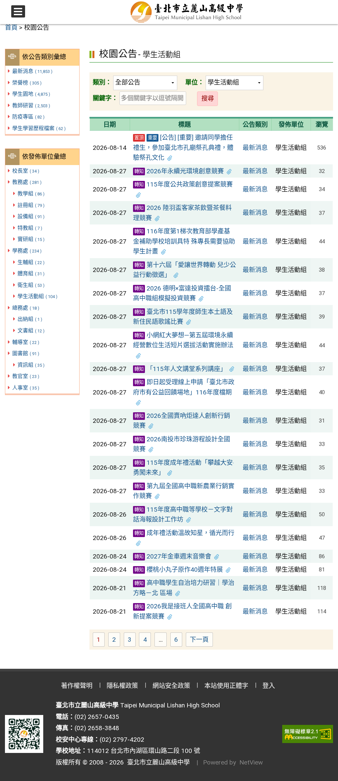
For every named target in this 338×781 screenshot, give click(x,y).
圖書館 (25, 353)
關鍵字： (105, 98)
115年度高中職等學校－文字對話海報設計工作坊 (183, 515)
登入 (268, 686)
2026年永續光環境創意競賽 (179, 171)
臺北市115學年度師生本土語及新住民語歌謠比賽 (183, 317)
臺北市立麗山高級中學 (157, 762)
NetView (251, 762)
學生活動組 (37, 296)
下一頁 (199, 639)
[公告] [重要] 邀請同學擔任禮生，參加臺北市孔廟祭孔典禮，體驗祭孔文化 (183, 147)
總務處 (25, 308)
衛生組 (31, 285)
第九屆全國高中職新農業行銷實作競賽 (183, 491)
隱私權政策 (122, 686)
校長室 (25, 171)
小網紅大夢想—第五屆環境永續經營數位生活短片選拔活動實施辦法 (183, 340)
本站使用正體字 (226, 686)
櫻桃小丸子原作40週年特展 (178, 569)
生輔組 (31, 262)
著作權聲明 (76, 686)
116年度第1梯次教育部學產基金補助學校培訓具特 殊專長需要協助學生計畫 (184, 241)
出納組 (29, 319)
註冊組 (31, 205)
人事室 (25, 388)
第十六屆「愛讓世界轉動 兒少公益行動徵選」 (184, 270)
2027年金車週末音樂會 (172, 556)
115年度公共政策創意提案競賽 (183, 184)
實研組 (31, 239)
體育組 (31, 273)
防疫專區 (28, 117)
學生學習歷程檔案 (39, 128)
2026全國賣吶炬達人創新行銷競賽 (181, 421)
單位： (194, 82)
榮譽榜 (27, 83)
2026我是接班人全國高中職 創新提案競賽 (182, 611)
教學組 (31, 193)
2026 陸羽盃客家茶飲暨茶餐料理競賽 (182, 213)
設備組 (31, 216)
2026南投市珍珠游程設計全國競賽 (181, 444)
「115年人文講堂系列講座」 (180, 369)
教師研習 (31, 105)
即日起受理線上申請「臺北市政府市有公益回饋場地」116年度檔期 (183, 387)
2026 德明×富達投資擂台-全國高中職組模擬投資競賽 (182, 293)
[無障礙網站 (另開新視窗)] (307, 734)
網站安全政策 (171, 686)
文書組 (31, 330)
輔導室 (25, 342)
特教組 (29, 228)
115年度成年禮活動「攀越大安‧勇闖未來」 (183, 468)
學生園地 (31, 94)
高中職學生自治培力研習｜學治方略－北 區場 (183, 588)
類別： (102, 82)
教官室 (25, 376)
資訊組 (31, 365)
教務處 (27, 182)
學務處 (27, 251)
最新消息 (32, 71)
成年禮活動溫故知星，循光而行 (184, 533)
